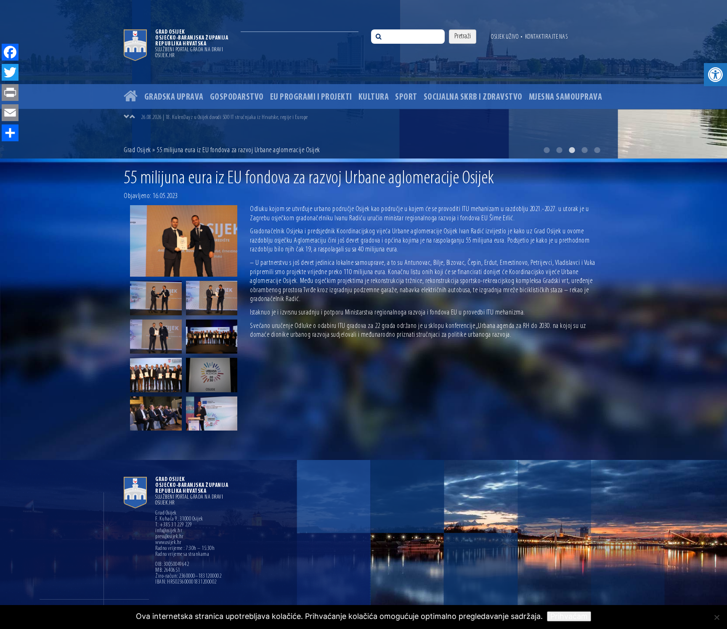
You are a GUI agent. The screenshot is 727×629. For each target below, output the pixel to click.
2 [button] (559, 150)
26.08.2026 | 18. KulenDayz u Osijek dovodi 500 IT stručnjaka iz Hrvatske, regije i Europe (224, 117)
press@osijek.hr (169, 537)
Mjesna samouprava (565, 97)
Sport (406, 97)
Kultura (373, 97)
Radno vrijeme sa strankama (182, 555)
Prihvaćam (569, 616)
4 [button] (584, 150)
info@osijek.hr (168, 531)
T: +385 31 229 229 (173, 525)
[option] (363, 79)
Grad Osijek (137, 150)
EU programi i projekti (311, 97)
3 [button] (572, 150)
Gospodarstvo (237, 97)
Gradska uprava (174, 97)
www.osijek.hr (168, 543)
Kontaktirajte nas (546, 37)
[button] (715, 74)
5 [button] (597, 150)
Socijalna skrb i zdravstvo (473, 97)
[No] (716, 617)
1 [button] (546, 150)
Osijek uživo (504, 37)
